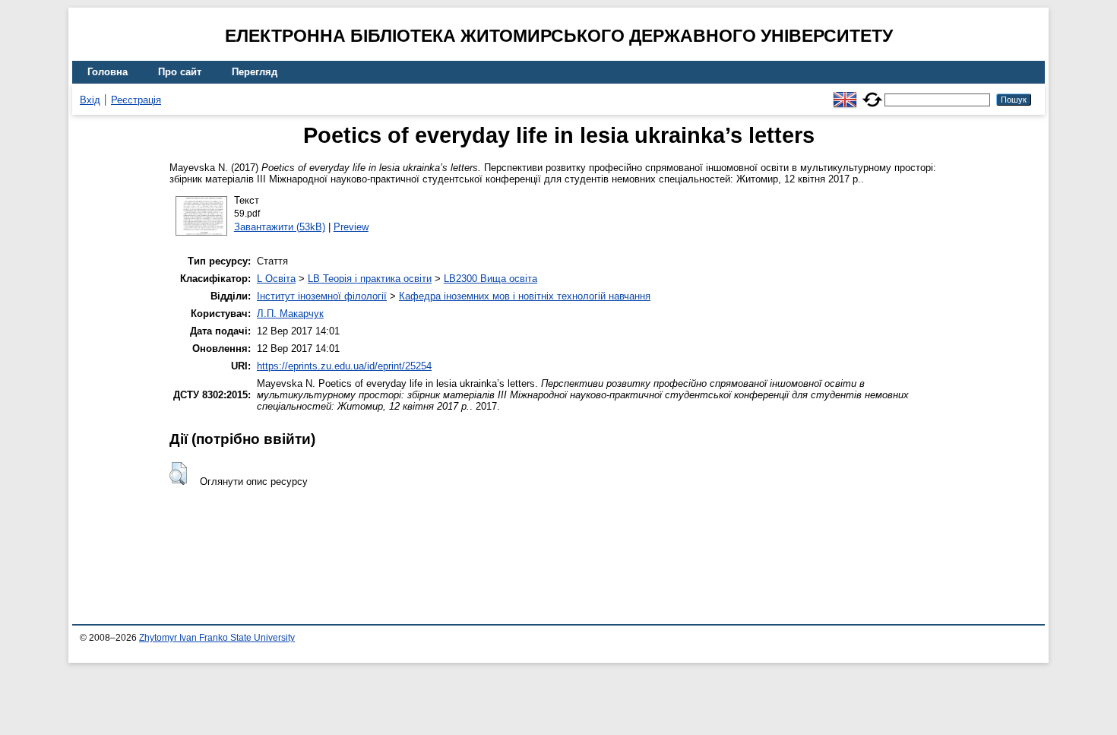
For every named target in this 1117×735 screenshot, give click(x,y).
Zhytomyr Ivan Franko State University (217, 637)
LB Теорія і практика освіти (370, 278)
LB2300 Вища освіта (490, 278)
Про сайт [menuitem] (179, 72)
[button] (178, 473)
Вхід (90, 100)
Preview (351, 227)
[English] (845, 93)
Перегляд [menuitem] (254, 72)
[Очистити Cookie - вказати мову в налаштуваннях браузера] (872, 93)
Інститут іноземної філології (322, 296)
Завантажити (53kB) (279, 227)
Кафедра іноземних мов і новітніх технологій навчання (524, 296)
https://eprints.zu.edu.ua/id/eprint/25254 (344, 366)
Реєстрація (136, 100)
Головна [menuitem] (107, 72)
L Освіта (276, 278)
